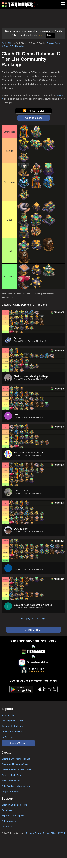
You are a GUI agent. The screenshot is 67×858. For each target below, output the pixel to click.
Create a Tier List (33, 629)
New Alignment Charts (12, 720)
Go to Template (33, 118)
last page (41, 618)
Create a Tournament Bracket (16, 769)
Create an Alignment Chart (15, 764)
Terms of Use (49, 833)
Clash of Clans (8, 43)
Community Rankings (12, 726)
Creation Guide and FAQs (14, 805)
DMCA (61, 833)
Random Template (18, 743)
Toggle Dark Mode (11, 791)
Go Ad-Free (7, 737)
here (41, 35)
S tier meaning (9, 821)
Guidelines (7, 810)
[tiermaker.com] (17, 4)
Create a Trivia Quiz (11, 775)
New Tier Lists (8, 715)
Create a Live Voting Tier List (16, 758)
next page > (27, 618)
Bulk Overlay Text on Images (16, 786)
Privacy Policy (33, 833)
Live (38, 4)
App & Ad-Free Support (13, 815)
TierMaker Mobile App (12, 731)
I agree (50, 35)
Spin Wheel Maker (11, 780)
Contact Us (7, 826)
